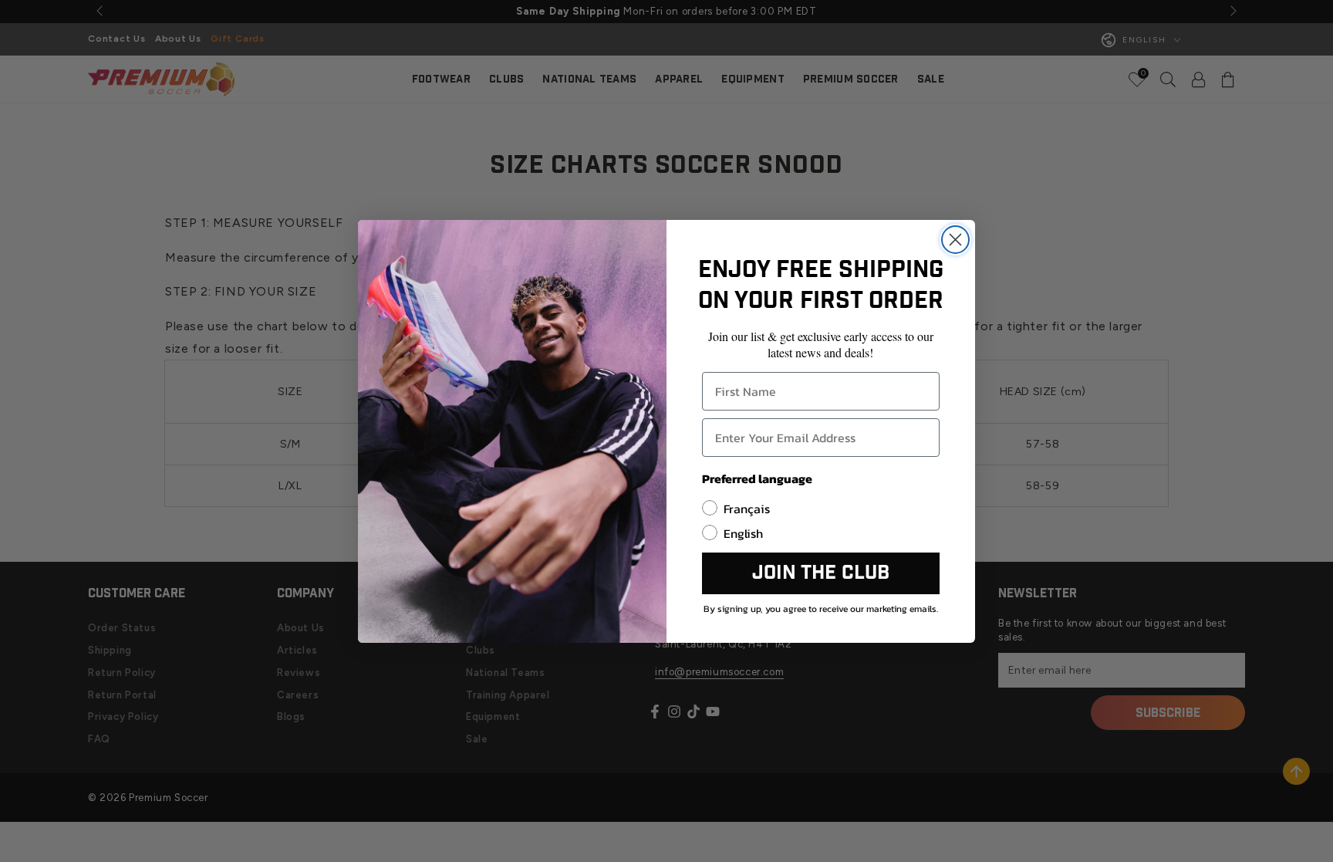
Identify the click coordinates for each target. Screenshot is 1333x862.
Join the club (820, 573)
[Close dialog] (955, 239)
